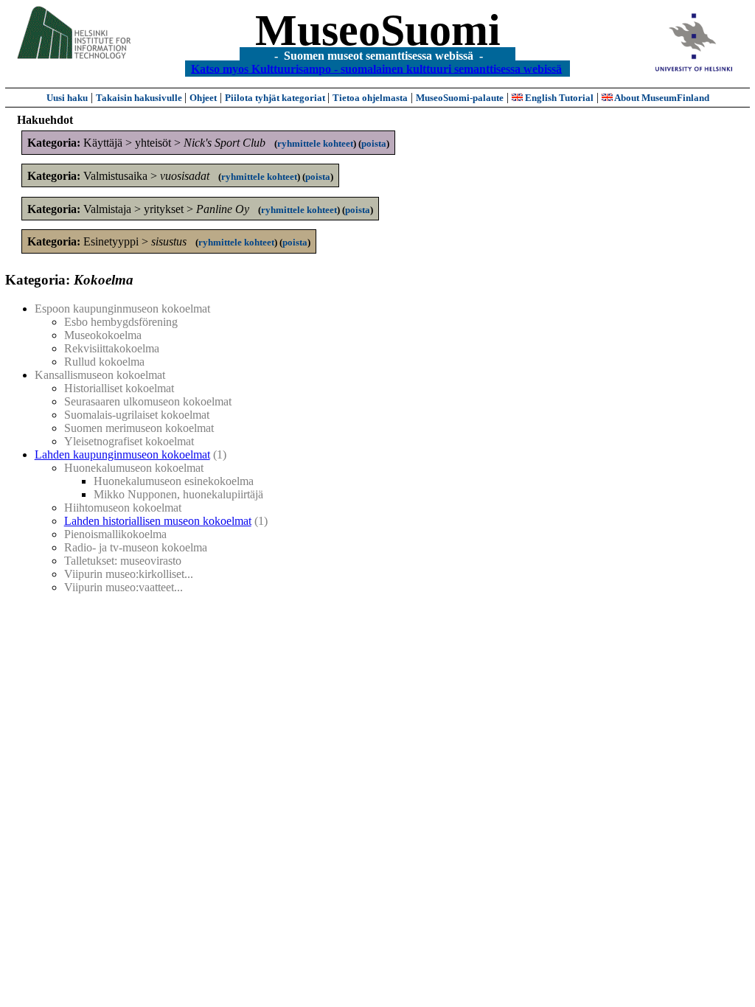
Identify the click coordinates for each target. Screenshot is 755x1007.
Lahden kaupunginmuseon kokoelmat (122, 454)
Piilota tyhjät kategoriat (276, 97)
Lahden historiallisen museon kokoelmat (157, 521)
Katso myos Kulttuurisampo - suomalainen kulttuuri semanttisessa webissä (376, 68)
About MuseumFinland (661, 97)
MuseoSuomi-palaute (460, 97)
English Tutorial (558, 97)
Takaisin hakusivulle (140, 97)
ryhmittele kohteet (315, 143)
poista (373, 143)
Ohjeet (203, 97)
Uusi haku (67, 97)
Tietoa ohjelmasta (370, 97)
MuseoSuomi (378, 30)
